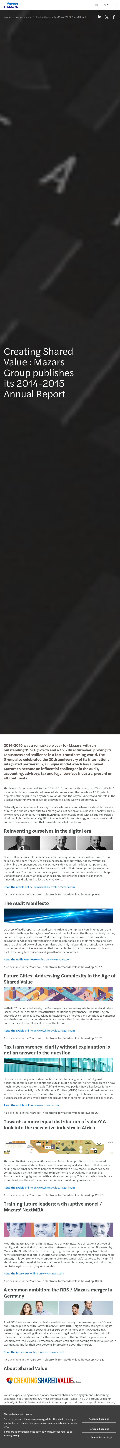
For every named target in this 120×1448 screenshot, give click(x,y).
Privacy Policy (11, 1435)
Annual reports (23, 16)
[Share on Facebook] (114, 17)
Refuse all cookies (99, 1429)
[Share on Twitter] (106, 17)
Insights (7, 16)
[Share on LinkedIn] (99, 17)
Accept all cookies (99, 1419)
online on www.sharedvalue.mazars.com (39, 887)
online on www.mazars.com (37, 959)
